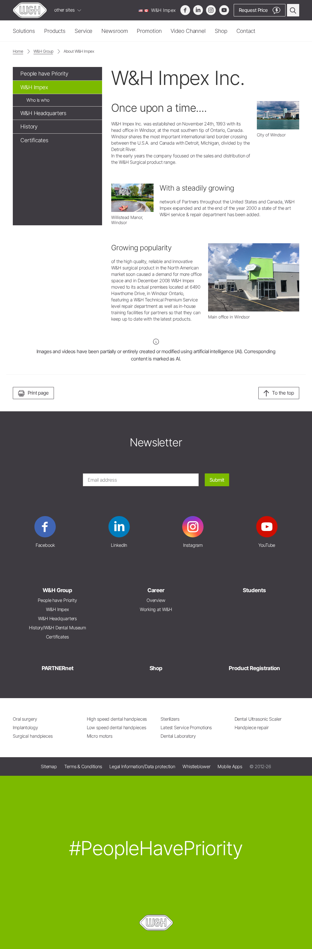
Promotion (149, 31)
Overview (156, 600)
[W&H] (30, 10)
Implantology (25, 727)
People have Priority (44, 73)
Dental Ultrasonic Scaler (258, 719)
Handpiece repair (252, 727)
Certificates (34, 140)
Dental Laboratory (178, 736)
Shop (221, 31)
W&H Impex (163, 10)
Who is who (38, 100)
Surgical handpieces (33, 736)
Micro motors (100, 736)
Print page (38, 393)
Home (18, 51)
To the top (283, 393)
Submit (217, 480)
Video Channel (188, 31)
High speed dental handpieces (117, 719)
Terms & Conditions (83, 766)
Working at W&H (156, 609)
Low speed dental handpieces (116, 727)
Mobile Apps (230, 766)
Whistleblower (197, 766)
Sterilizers (170, 719)
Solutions (24, 31)
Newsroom (114, 31)
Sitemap (49, 766)
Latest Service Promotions (186, 727)
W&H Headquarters (43, 113)
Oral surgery (25, 719)
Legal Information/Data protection (142, 766)
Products (55, 31)
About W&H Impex (79, 51)
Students (254, 590)
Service (83, 31)
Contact (245, 31)
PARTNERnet (57, 668)
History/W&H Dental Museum (57, 628)
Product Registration (254, 668)
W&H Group (43, 51)
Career (156, 590)
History (28, 126)
